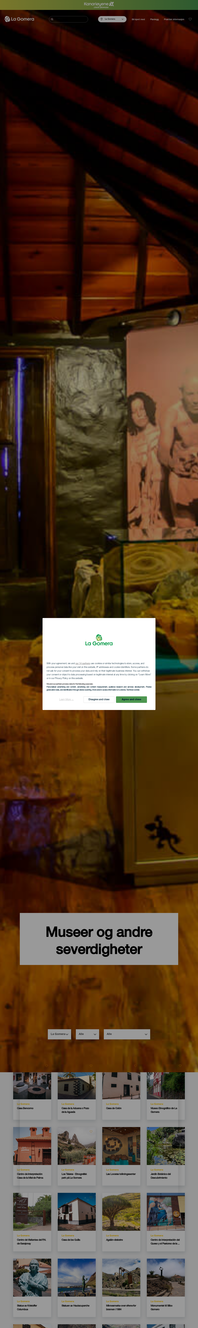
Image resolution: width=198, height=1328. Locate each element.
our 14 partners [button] (82, 663)
